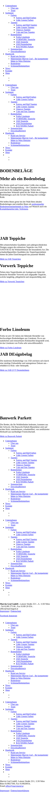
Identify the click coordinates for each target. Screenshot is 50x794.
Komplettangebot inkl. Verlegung (14, 209)
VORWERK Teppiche (25, 39)
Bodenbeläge (16, 34)
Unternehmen (11, 6)
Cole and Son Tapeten (25, 32)
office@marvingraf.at (14, 786)
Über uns (14, 8)
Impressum (4, 611)
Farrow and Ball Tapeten (26, 25)
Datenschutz (16, 611)
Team (13, 10)
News (7, 68)
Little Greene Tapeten (25, 27)
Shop (7, 73)
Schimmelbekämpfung (20, 66)
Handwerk (9, 54)
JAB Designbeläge (24, 44)
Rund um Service (18, 56)
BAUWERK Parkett (24, 47)
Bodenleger (15, 63)
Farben (14, 15)
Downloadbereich (18, 51)
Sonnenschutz (16, 49)
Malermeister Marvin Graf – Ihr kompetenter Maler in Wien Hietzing (29, 60)
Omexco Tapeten (23, 30)
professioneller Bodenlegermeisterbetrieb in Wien (22, 205)
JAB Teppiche (22, 42)
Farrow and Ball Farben (26, 18)
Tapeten (14, 22)
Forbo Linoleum (23, 37)
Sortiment (9, 13)
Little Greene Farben (24, 20)
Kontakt (8, 71)
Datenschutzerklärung (20, 790)
